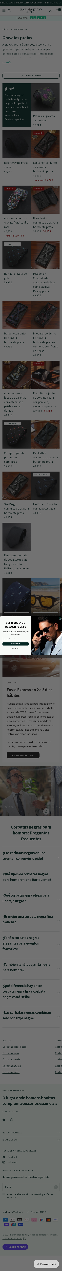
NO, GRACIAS (15, 648)
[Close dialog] (60, 618)
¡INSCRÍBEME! (15, 644)
